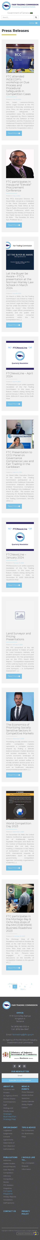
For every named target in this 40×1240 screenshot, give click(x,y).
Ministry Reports (9, 1197)
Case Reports (8, 1170)
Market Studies (9, 1163)
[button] (31, 23)
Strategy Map (9, 1119)
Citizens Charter (9, 1099)
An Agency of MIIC (10, 1096)
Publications (10, 1157)
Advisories (7, 1160)
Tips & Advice (29, 1127)
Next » (23, 989)
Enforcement (10, 1127)
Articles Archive (27, 1095)
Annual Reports (9, 1167)
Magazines (7, 1188)
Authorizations (8, 1149)
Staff (5, 1105)
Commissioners (9, 1102)
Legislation (7, 1130)
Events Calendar (28, 1101)
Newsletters (8, 1200)
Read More (13, 133)
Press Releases (27, 1092)
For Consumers (28, 1130)
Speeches (25, 1098)
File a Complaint (28, 1163)
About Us (8, 1086)
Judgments (7, 1133)
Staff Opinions (8, 1203)
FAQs (24, 1137)
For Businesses (27, 1133)
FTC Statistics (8, 1185)
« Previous (12, 984)
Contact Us (9, 1211)
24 (15, 989)
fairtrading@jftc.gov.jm (23, 1035)
